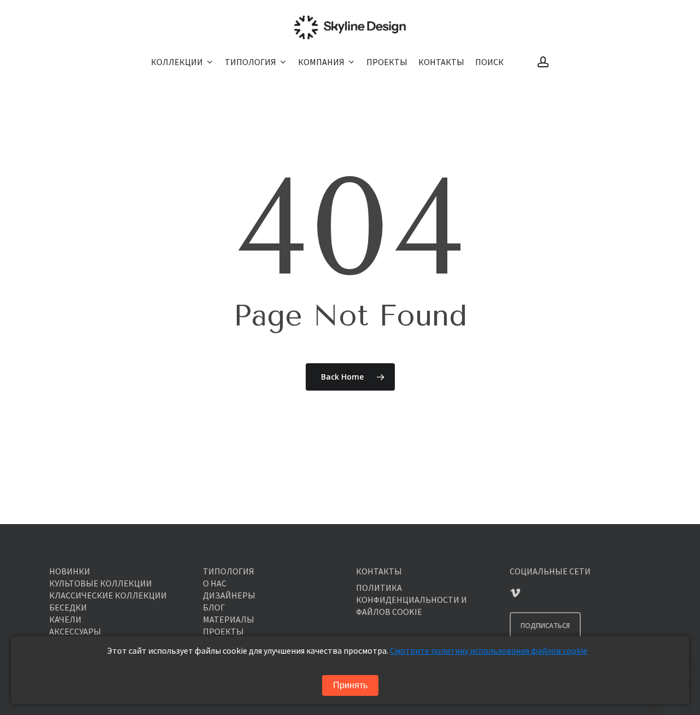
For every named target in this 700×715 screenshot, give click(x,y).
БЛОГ (214, 607)
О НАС (214, 583)
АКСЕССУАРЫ (75, 631)
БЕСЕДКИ (68, 607)
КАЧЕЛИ (65, 619)
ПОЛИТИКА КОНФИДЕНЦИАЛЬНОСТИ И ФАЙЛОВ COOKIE (411, 599)
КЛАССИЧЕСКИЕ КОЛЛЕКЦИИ (108, 595)
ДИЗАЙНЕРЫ (229, 595)
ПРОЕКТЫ (223, 631)
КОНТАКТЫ (379, 571)
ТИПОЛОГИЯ (228, 571)
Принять (350, 685)
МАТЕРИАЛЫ (228, 619)
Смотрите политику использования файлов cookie (488, 650)
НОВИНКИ (69, 571)
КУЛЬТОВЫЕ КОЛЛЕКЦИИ (100, 583)
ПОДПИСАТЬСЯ (545, 625)
